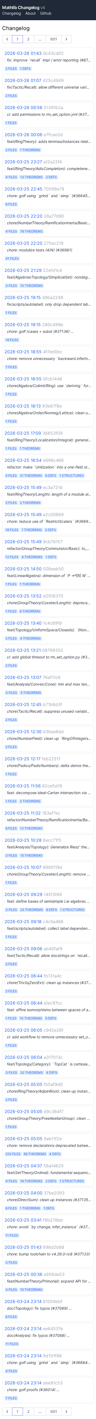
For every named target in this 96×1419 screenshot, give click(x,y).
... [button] (40, 39)
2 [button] (28, 39)
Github (45, 13)
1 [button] (17, 39)
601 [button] (53, 39)
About (30, 13)
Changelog (11, 13)
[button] (7, 39)
